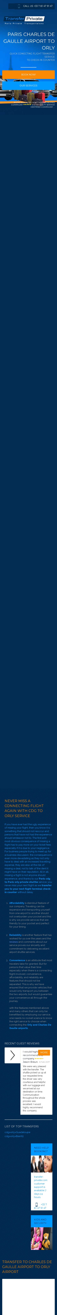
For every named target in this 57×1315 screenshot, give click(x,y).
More (44, 1052)
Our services (28, 85)
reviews (13, 941)
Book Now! (28, 74)
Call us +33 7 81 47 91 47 (38, 6)
